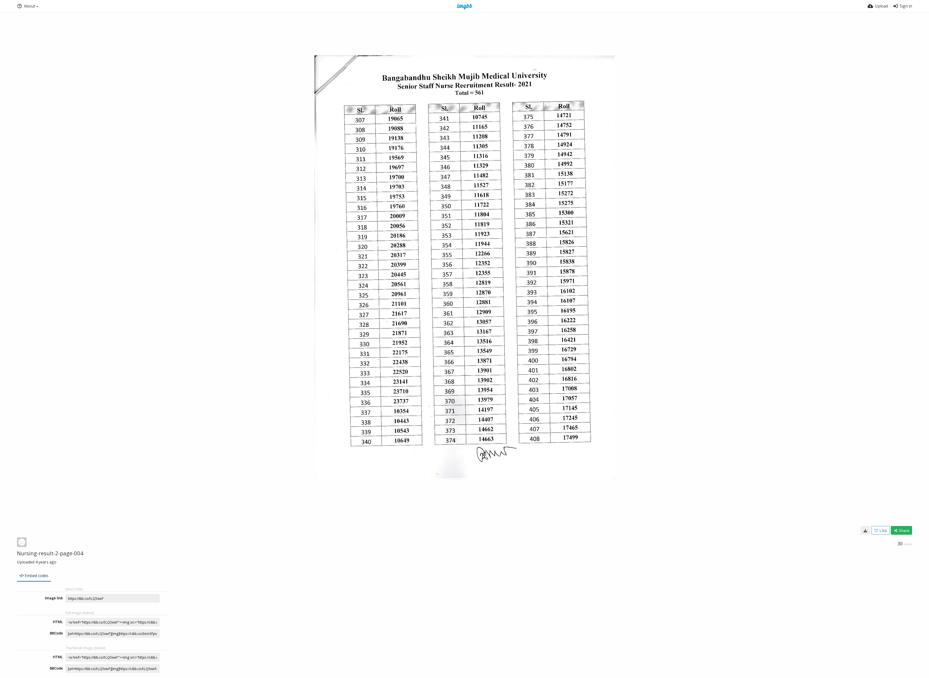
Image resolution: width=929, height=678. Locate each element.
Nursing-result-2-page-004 (50, 553)
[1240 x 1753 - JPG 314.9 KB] (865, 530)
